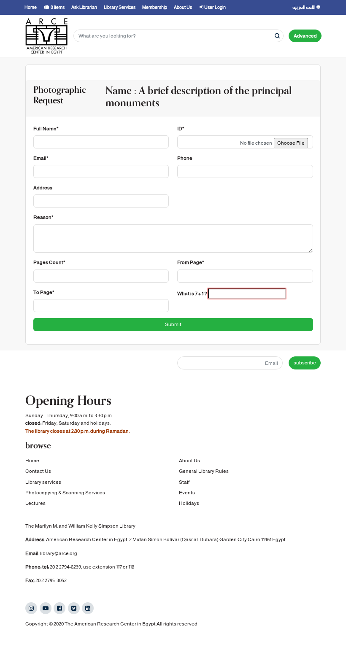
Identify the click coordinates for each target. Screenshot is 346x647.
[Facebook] (59, 608)
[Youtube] (45, 608)
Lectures (35, 503)
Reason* (43, 217)
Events (187, 493)
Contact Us (38, 471)
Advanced (305, 36)
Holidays (189, 503)
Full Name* (46, 129)
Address (42, 188)
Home (32, 461)
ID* (180, 129)
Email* (41, 158)
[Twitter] (74, 608)
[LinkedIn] (88, 608)
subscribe (305, 363)
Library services (43, 482)
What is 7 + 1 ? (192, 294)
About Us (189, 461)
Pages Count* (49, 262)
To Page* (43, 292)
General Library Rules (204, 471)
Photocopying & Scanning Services (65, 493)
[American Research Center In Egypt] (46, 36)
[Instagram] (31, 608)
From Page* (190, 262)
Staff (184, 482)
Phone (184, 158)
